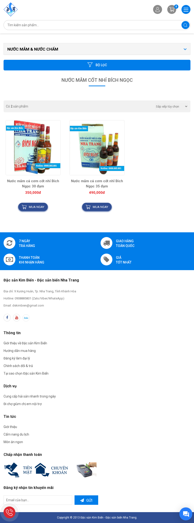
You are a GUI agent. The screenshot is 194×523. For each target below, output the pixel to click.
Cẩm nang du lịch (16, 434)
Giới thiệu (10, 427)
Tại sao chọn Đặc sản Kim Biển (26, 373)
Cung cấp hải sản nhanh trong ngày (30, 396)
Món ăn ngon (13, 442)
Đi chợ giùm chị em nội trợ (23, 404)
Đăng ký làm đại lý (17, 358)
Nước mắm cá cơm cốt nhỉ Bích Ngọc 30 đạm (33, 183)
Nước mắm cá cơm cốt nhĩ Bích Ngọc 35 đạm (97, 183)
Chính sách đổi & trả (18, 366)
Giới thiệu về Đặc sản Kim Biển (25, 343)
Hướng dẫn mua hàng (20, 351)
